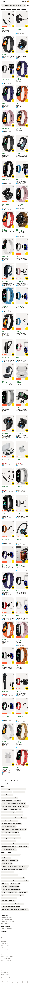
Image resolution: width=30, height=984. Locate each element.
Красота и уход (4, 949)
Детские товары (4, 964)
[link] (13, 789)
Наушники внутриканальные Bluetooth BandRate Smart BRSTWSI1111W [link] (7, 770)
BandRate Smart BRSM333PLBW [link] (19, 489)
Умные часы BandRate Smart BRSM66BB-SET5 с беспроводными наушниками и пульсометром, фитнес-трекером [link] (21, 593)
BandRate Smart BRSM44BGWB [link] (19, 744)
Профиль (27, 982)
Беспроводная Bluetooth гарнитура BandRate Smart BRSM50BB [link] (8, 360)
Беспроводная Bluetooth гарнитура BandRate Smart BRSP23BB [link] (8, 284)
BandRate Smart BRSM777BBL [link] (5, 106)
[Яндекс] (11, 979)
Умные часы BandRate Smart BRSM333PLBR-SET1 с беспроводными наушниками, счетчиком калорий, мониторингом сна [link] (8, 618)
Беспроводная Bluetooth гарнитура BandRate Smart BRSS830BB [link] (8, 436)
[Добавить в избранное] (13, 12)
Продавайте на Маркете (6, 919)
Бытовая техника (5, 937)
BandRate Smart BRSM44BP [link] (19, 642)
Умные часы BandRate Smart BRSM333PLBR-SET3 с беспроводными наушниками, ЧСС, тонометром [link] (22, 694)
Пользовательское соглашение (8, 968)
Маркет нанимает (5, 972)
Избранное (17, 982)
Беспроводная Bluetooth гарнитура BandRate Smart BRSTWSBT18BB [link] (8, 384)
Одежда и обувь (4, 943)
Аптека (2, 947)
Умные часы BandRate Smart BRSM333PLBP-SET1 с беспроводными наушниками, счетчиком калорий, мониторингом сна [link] (22, 284)
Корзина (22, 982)
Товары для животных (6, 960)
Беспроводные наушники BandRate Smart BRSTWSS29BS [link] (7, 206)
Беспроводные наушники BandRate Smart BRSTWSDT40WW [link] (21, 384)
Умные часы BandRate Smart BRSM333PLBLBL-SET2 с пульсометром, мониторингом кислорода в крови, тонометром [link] (21, 308)
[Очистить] (24, 5)
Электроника (4, 941)
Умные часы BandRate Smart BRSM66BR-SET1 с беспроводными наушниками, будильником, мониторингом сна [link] (21, 718)
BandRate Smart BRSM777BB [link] (5, 156)
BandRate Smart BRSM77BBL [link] (19, 81)
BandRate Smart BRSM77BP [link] (8, 130)
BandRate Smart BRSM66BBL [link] (5, 593)
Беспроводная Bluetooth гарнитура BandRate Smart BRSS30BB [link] (22, 156)
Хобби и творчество (5, 950)
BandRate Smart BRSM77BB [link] (8, 56)
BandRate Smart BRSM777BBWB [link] (5, 181)
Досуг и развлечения (6, 934)
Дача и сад (3, 952)
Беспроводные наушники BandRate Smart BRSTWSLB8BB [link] (21, 57)
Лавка (12, 982)
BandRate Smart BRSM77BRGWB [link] (19, 130)
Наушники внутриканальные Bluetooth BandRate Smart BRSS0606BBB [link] (7, 489)
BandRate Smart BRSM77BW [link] (5, 744)
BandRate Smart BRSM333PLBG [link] (5, 410)
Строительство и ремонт (6, 962)
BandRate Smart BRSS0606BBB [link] (5, 31)
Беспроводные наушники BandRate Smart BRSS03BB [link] (22, 410)
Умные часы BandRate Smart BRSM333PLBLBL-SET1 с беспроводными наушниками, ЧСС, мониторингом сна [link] (21, 334)
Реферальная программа (6, 928)
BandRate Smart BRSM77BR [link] (8, 231)
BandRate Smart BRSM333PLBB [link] (5, 516)
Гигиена (3, 939)
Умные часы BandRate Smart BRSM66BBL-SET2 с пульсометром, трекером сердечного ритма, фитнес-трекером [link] (8, 567)
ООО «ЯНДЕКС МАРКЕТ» (10, 977)
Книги (2, 954)
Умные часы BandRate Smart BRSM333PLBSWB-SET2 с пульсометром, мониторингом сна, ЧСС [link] (21, 259)
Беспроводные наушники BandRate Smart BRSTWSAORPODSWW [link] (21, 462)
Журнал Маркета (5, 974)
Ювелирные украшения (6, 965)
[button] (28, 5)
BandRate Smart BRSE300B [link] (8, 693)
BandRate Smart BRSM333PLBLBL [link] (5, 308)
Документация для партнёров (7, 921)
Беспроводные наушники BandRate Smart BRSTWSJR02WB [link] (7, 462)
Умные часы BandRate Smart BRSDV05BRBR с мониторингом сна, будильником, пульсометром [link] (21, 232)
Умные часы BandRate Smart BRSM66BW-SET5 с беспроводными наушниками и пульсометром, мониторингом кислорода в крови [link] (21, 618)
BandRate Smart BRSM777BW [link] (5, 259)
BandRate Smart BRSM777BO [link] (19, 106)
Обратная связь (4, 970)
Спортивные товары (5, 958)
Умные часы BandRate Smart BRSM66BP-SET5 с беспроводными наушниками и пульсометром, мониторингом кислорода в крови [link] (21, 360)
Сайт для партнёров (5, 923)
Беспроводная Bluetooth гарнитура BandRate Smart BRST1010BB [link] (22, 541)
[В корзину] (13, 26)
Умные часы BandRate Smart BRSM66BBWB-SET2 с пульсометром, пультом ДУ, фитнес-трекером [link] (8, 718)
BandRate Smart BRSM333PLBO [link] (19, 668)
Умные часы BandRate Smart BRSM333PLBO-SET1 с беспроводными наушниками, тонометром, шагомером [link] (8, 541)
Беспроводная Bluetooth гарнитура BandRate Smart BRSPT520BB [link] (22, 31)
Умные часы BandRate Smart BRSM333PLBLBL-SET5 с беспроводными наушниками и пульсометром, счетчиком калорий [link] (21, 182)
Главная (2, 982)
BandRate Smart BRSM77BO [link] (5, 642)
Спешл (7, 982)
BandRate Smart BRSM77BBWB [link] (5, 334)
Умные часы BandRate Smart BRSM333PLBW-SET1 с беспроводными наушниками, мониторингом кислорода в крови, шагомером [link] (22, 516)
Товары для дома (5, 945)
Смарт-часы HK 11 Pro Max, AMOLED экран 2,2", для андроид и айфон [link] (22, 567)
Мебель (3, 936)
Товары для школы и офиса (7, 956)
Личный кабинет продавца (7, 917)
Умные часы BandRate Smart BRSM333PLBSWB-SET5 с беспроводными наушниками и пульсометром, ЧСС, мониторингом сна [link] (7, 81)
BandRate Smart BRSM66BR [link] (19, 770)
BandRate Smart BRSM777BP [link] (19, 206)
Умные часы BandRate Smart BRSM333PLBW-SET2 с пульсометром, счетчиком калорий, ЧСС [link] (7, 668)
